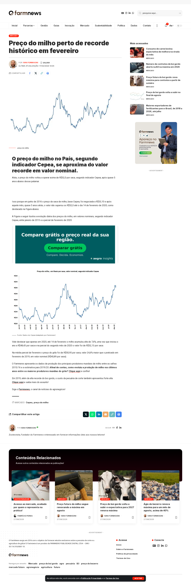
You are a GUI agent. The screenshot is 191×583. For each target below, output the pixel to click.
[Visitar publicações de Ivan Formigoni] (13, 64)
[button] (138, 578)
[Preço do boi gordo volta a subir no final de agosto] (137, 96)
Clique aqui (74, 371)
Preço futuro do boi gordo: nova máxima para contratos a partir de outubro (163, 80)
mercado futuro (17, 567)
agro (61, 563)
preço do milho (41, 402)
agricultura (46, 567)
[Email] (106, 414)
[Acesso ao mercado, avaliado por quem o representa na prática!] (30, 485)
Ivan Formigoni (30, 63)
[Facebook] (117, 428)
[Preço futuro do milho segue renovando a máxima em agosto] (74, 485)
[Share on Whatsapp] (92, 414)
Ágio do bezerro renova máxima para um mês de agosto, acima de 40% (157, 507)
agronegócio (32, 567)
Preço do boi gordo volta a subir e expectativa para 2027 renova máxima (117, 507)
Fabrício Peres (25, 516)
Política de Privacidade (91, 578)
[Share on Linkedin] (99, 414)
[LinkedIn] (129, 13)
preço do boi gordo (48, 563)
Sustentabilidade (22, 499)
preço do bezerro (89, 563)
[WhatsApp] (133, 13)
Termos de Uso (112, 578)
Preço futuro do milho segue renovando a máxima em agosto (72, 507)
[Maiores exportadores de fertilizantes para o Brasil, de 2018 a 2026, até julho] (137, 109)
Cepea (29, 402)
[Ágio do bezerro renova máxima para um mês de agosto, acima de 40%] (160, 485)
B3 (78, 563)
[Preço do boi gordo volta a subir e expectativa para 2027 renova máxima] (117, 485)
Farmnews (24, 389)
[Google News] (123, 13)
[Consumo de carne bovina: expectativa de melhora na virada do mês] (137, 52)
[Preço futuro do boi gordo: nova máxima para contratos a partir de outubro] (137, 81)
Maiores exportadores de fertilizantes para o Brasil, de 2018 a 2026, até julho (164, 108)
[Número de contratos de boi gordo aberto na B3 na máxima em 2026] (137, 67)
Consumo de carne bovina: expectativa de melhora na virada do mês (163, 52)
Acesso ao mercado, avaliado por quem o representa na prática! (30, 507)
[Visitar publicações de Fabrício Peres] (15, 515)
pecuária (70, 563)
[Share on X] (35, 73)
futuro (57, 567)
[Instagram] (126, 13)
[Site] (113, 428)
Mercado (14, 36)
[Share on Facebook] (29, 73)
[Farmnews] (25, 13)
